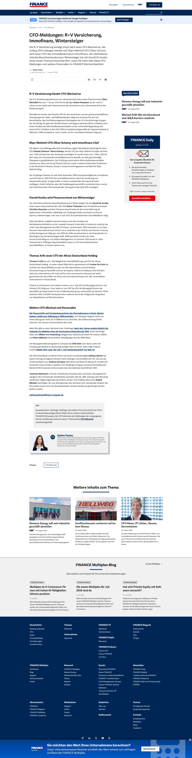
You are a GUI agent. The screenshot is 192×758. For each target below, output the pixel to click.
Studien (67, 685)
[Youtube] (102, 738)
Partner (136, 702)
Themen (68, 625)
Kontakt (137, 715)
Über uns (102, 706)
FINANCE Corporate (38, 715)
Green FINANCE (105, 672)
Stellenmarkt (105, 715)
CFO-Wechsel (49, 28)
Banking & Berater (37, 629)
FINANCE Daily (139, 669)
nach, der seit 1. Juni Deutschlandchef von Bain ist (66, 350)
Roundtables (104, 694)
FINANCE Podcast (107, 647)
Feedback (137, 728)
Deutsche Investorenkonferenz (111, 675)
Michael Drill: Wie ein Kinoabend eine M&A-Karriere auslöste (141, 116)
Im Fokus (102, 657)
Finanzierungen (36, 641)
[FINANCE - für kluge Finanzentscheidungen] (140, 4)
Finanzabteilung (36, 638)
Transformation (81, 519)
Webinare (102, 688)
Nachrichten (36, 625)
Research (68, 665)
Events (102, 665)
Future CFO (103, 651)
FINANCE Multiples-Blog (96, 565)
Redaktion (104, 702)
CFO (40, 28)
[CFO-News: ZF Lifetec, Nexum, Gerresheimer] (142, 508)
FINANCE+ (34, 706)
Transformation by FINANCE (144, 675)
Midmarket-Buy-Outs (72, 675)
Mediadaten (70, 702)
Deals (32, 519)
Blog (31, 672)
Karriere (102, 709)
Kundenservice (139, 719)
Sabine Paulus (38, 70)
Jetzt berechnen (149, 749)
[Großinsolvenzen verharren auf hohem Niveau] (96, 508)
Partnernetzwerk (36, 678)
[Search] (161, 12)
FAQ (135, 635)
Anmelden (153, 5)
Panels (67, 678)
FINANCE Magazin (142, 625)
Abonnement (138, 629)
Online (66, 709)
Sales (135, 725)
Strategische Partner (141, 706)
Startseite (32, 28)
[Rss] (109, 738)
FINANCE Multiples (37, 582)
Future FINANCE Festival (109, 685)
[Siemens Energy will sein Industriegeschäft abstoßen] (50, 508)
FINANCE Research (141, 678)
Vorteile (136, 632)
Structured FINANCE (107, 669)
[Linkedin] (89, 738)
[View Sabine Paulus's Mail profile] (52, 437)
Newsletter (113, 5)
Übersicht (68, 629)
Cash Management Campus (110, 681)
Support (33, 675)
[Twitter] (96, 738)
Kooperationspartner (141, 709)
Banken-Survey (70, 672)
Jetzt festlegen (123, 20)
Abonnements (128, 5)
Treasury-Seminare (106, 691)
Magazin (67, 706)
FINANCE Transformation (109, 678)
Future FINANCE (105, 654)
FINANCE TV (105, 625)
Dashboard (34, 669)
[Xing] (82, 738)
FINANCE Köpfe (106, 637)
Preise (32, 681)
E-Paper (136, 638)
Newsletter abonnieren (141, 198)
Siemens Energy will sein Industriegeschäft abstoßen (142, 103)
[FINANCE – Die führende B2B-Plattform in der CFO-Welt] (39, 5)
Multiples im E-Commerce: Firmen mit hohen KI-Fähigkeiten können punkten (48, 590)
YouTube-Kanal (104, 632)
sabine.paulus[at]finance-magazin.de (46, 395)
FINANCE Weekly (140, 672)
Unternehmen (70, 634)
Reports (67, 681)
